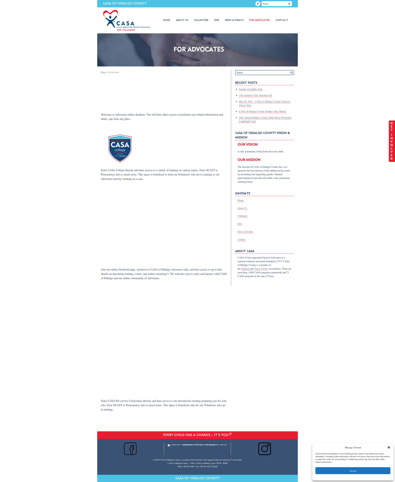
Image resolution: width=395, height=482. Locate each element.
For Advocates (259, 20)
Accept (352, 470)
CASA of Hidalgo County (125, 3)
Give (216, 20)
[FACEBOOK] (257, 3)
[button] (388, 447)
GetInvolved (392, 141)
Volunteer (201, 20)
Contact (282, 20)
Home (166, 20)
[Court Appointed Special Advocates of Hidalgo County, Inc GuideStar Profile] (197, 444)
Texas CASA (261, 268)
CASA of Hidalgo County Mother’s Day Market (262, 111)
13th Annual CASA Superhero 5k (255, 95)
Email (214, 466)
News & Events (234, 20)
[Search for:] (264, 72)
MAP (225, 463)
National (245, 268)
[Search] (289, 3)
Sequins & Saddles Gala (250, 89)
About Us (182, 20)
